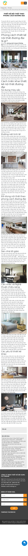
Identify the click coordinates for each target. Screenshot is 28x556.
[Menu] (22, 3)
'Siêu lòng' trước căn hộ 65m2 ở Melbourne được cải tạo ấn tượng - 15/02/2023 (13, 447)
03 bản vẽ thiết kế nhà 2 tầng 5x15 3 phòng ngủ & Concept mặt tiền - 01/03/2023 (13, 456)
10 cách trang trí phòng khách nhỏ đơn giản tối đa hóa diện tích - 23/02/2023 (14, 442)
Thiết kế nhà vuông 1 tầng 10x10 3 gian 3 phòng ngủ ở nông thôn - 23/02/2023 (13, 439)
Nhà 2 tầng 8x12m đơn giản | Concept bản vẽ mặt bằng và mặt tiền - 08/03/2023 (13, 465)
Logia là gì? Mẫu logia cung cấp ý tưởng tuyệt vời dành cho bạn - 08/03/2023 (13, 462)
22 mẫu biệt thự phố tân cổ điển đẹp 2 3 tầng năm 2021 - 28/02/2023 (13, 450)
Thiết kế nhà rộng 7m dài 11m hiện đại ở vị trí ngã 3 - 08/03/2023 (13, 459)
